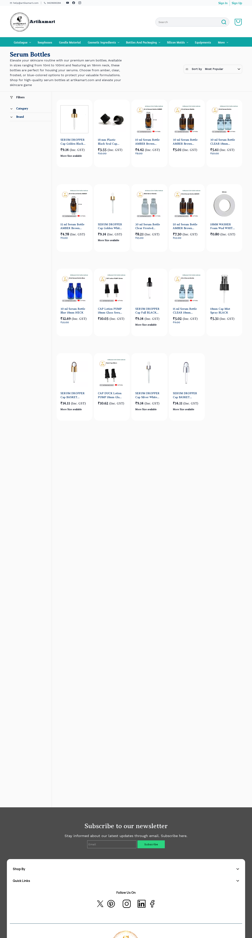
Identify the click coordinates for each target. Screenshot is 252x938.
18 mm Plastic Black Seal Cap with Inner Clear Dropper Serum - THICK (109, 141)
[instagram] (79, 3)
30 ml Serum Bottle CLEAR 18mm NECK (222, 141)
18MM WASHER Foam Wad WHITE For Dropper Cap (222, 226)
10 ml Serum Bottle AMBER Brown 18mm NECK (147, 141)
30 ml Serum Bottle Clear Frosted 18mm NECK (147, 226)
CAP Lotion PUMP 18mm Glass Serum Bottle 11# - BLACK (110, 311)
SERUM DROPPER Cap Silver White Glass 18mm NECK (147, 395)
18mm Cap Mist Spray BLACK (220, 310)
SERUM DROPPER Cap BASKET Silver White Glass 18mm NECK (185, 395)
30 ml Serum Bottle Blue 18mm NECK (72, 310)
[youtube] (67, 3)
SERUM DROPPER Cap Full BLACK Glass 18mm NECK (147, 311)
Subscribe (151, 844)
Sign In (223, 3)
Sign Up (237, 3)
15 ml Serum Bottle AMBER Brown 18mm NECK (72, 226)
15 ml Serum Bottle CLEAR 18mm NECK (185, 311)
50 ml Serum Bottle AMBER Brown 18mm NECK (185, 226)
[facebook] (73, 3)
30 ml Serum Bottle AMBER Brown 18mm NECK (185, 141)
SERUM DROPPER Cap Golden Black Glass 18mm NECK (72, 141)
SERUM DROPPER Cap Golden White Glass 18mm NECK (110, 226)
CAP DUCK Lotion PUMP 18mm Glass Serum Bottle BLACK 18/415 (110, 395)
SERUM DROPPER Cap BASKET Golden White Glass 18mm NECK (72, 395)
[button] (213, 69)
